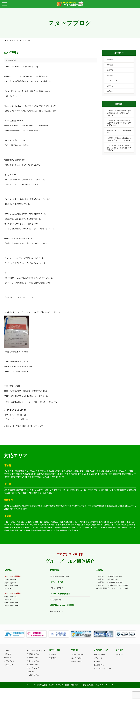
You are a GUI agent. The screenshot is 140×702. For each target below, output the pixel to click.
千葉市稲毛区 (33, 522)
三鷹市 (25, 474)
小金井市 (59, 474)
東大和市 (108, 474)
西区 (81, 490)
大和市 (12, 509)
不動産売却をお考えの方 (36, 650)
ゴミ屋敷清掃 (76, 658)
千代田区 (7, 471)
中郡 (99, 506)
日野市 (71, 474)
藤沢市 (114, 506)
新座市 (7, 490)
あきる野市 (25, 477)
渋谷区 (75, 471)
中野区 (80, 471)
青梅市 (30, 474)
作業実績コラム (33, 661)
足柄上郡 (13, 506)
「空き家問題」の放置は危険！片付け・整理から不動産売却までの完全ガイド (119, 148)
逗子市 (87, 506)
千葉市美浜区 (63, 522)
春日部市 (122, 490)
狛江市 (102, 474)
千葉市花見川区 (21, 522)
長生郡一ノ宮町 (119, 527)
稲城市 (12, 477)
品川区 (51, 471)
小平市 (65, 474)
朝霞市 (18, 490)
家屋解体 (97, 661)
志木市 (12, 490)
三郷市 (9, 493)
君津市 (62, 525)
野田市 (106, 522)
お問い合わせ (9, 661)
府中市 (36, 474)
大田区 (62, 471)
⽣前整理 (52, 658)
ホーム (7, 650)
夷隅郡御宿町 (64, 530)
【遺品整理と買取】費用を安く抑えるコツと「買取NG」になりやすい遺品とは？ (119, 123)
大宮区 (90, 490)
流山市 (29, 525)
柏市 (13, 525)
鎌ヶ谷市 (55, 525)
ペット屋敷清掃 (77, 661)
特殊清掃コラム (33, 654)
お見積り (110, 91)
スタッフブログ (112, 80)
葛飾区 (123, 471)
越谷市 (116, 490)
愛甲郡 (7, 506)
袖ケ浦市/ (87, 525)
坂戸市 (36, 493)
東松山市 (50, 493)
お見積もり (8, 664)
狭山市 (25, 493)
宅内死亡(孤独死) (77, 654)
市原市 (23, 525)
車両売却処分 (99, 665)
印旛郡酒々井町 (29, 527)
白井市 (105, 525)
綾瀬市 (32, 506)
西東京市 (33, 477)
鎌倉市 (52, 506)
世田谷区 (69, 471)
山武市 (10, 527)
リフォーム (98, 658)
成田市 (118, 522)
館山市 (88, 522)
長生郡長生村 (9, 530)
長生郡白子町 (20, 530)
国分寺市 (84, 474)
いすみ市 (117, 525)
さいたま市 (52, 490)
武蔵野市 (18, 474)
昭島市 (41, 474)
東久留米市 (122, 474)
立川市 (12, 474)
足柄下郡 (20, 506)
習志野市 (7, 525)
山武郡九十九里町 (83, 527)
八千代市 (35, 525)
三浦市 (131, 506)
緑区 (78, 490)
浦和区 (69, 490)
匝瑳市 (123, 525)
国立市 (91, 474)
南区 (74, 490)
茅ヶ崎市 (93, 506)
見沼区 (95, 490)
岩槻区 (101, 490)
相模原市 (75, 506)
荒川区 (101, 471)
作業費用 (7, 657)
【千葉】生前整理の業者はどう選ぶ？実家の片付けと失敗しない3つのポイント (119, 113)
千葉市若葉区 (43, 522)
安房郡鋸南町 (75, 530)
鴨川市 (49, 525)
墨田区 (40, 471)
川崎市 (58, 506)
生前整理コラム (33, 657)
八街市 (94, 525)
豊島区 (92, 471)
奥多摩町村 (59, 477)
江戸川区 (130, 471)
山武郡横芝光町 (107, 527)
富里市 (110, 525)
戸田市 (110, 490)
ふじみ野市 (38, 490)
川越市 (45, 490)
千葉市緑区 (53, 522)
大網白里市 (18, 527)
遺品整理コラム (33, 664)
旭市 (134, 522)
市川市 (77, 522)
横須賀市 (18, 509)
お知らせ (110, 86)
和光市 (23, 490)
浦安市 (73, 525)
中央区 (14, 471)
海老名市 (38, 506)
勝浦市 (18, 525)
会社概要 (119, 654)
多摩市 (7, 477)
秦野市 (103, 506)
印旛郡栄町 (39, 527)
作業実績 (110, 70)
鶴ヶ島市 (43, 493)
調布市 (47, 474)
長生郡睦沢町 (130, 527)
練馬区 (112, 471)
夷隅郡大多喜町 (53, 530)
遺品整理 (110, 75)
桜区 (64, 490)
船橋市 (82, 522)
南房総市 (130, 525)
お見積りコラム (33, 675)
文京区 (29, 471)
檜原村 (52, 477)
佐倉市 (123, 522)
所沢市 (20, 493)
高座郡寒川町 (66, 506)
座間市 (81, 506)
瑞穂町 (39, 477)
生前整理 (110, 65)
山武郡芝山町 (95, 527)
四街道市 (79, 525)
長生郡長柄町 (31, 530)
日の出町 (46, 477)
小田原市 (46, 506)
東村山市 (77, 474)
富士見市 (30, 490)
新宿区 (23, 471)
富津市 (67, 525)
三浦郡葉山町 (123, 506)
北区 (96, 471)
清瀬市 (115, 474)
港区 (19, 471)
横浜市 (25, 509)
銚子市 (71, 522)
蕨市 (106, 490)
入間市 (31, 493)
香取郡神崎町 (49, 527)
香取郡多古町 (60, 527)
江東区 (45, 471)
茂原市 (112, 522)
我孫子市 (43, 525)
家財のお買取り (100, 654)
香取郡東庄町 (70, 527)
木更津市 (94, 522)
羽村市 (18, 477)
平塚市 (109, 506)
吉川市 (14, 493)
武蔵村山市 (131, 474)
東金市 (129, 522)
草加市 (129, 490)
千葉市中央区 (9, 522)
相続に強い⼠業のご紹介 (103, 668)
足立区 (118, 471)
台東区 (34, 471)
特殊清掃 (110, 59)
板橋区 (107, 471)
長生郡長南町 (41, 530)
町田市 (53, 474)
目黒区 (57, 471)
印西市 (99, 525)
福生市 (96, 474)
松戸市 (101, 522)
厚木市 (27, 506)
